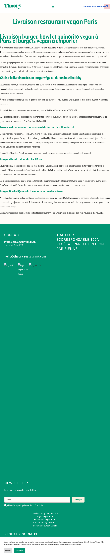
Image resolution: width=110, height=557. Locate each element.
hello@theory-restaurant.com (25, 256)
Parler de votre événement (95, 6)
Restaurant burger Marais (45, 525)
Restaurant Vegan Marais (45, 522)
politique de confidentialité (32, 505)
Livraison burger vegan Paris (45, 513)
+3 (5, 244)
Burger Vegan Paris (45, 516)
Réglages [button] (8, 550)
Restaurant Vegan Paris (45, 519)
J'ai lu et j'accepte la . (25, 505)
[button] (53, 6)
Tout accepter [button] (19, 550)
